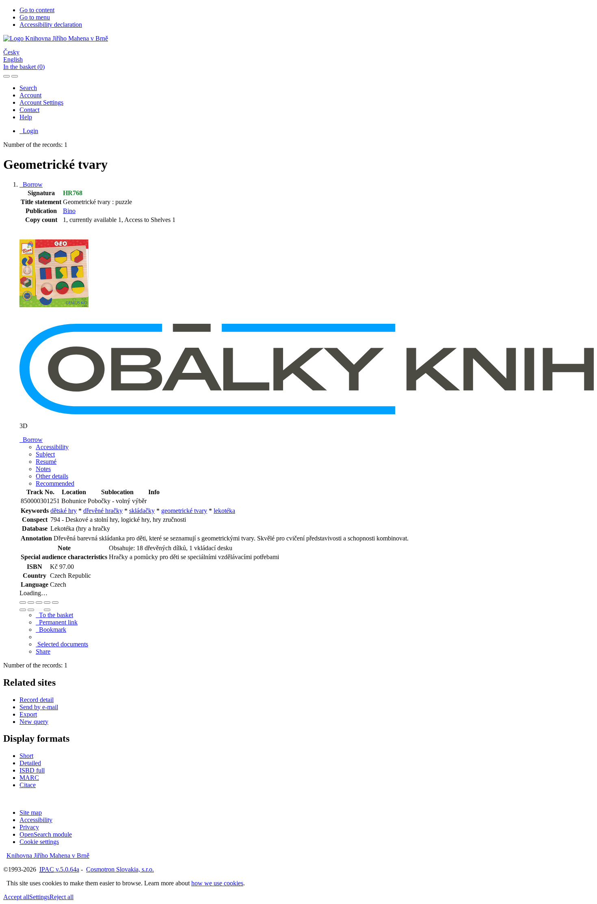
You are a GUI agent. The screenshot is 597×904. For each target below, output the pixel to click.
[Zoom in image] (22, 602)
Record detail (36, 699)
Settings (39, 896)
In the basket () (24, 66)
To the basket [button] (54, 614)
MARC (29, 777)
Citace (27, 784)
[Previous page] (39, 610)
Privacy (29, 827)
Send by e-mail (38, 707)
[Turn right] (31, 610)
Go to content (36, 9)
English (13, 59)
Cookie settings (39, 841)
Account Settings (41, 102)
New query (33, 721)
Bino (69, 210)
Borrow (31, 184)
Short (26, 755)
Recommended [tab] (55, 483)
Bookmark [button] (51, 629)
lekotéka (224, 510)
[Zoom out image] (31, 602)
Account (30, 95)
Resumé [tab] (46, 461)
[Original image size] (39, 602)
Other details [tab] (52, 476)
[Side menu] (6, 76)
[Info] (55, 602)
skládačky (142, 510)
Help (25, 117)
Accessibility (35, 819)
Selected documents (62, 644)
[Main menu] (14, 76)
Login (28, 130)
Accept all (16, 896)
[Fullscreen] (47, 602)
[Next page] (47, 610)
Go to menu (34, 17)
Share (43, 651)
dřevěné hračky (103, 510)
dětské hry (63, 510)
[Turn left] (22, 610)
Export (28, 714)
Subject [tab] (45, 454)
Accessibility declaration (50, 24)
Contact (29, 109)
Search (28, 87)
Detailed (30, 763)
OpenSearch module (45, 834)
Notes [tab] (43, 468)
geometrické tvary (184, 510)
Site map (30, 812)
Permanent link (57, 622)
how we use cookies (217, 883)
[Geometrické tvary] (54, 319)
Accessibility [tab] (52, 446)
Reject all (62, 896)
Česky (11, 52)
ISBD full (32, 770)
